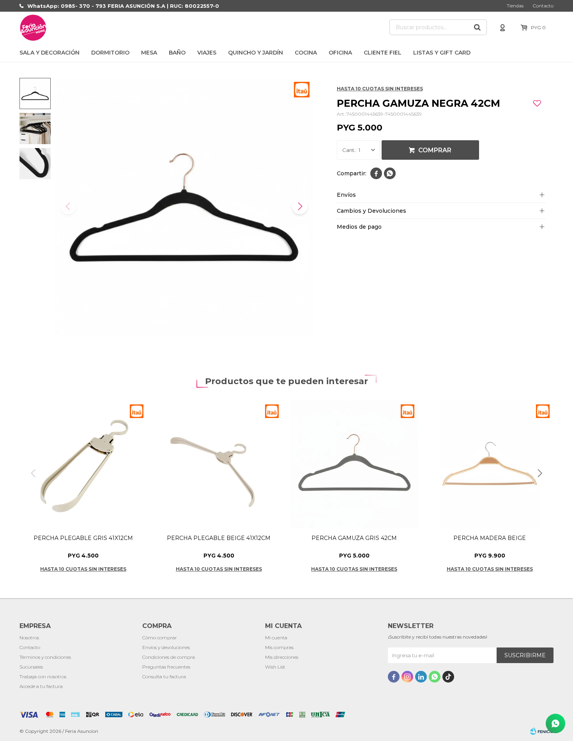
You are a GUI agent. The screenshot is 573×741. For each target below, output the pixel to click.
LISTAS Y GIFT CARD (441, 52)
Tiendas (515, 6)
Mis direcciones (281, 657)
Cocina (306, 52)
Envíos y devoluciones (166, 647)
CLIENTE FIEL (382, 52)
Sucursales (31, 667)
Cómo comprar (159, 637)
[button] (477, 27)
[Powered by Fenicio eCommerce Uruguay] (542, 731)
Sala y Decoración (49, 52)
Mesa (149, 52)
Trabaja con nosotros (42, 676)
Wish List (275, 667)
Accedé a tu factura (41, 686)
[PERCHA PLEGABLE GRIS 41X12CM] (83, 464)
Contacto (543, 6)
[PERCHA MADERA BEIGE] (490, 464)
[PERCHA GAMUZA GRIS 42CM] (354, 464)
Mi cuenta (276, 637)
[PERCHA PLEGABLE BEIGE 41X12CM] (219, 464)
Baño (177, 52)
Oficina (340, 52)
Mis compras (279, 647)
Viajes (206, 52)
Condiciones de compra (168, 657)
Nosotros (29, 637)
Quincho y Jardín (255, 52)
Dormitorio (110, 52)
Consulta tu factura (164, 676)
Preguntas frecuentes (166, 667)
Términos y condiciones (45, 657)
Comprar (434, 150)
